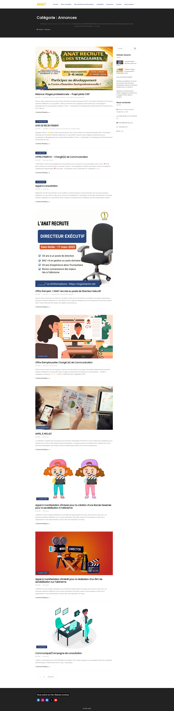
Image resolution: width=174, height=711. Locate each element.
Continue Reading (41, 112)
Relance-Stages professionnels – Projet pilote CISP (62, 94)
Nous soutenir (129, 4)
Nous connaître (66, 4)
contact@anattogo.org (125, 123)
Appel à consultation (46, 185)
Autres (58, 97)
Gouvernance (53, 365)
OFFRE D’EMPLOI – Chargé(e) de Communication (61, 156)
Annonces (109, 4)
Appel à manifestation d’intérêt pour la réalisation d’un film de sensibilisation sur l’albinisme (68, 580)
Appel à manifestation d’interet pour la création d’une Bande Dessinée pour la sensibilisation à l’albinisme (73, 506)
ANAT (41, 4)
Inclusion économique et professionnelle (72, 97)
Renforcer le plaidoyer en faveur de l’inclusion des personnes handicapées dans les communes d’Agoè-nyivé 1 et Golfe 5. (126, 84)
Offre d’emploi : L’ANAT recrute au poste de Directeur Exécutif (68, 291)
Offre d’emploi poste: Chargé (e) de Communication (64, 362)
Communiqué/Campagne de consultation (58, 653)
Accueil (55, 4)
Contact (118, 4)
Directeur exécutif (60, 294)
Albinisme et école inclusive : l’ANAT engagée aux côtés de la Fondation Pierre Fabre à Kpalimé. (126, 94)
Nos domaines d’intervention (84, 4)
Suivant (51, 677)
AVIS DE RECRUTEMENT (47, 125)
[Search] (135, 48)
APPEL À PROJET (43, 433)
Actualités (100, 4)
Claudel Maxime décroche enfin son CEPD (126, 63)
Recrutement (69, 294)
